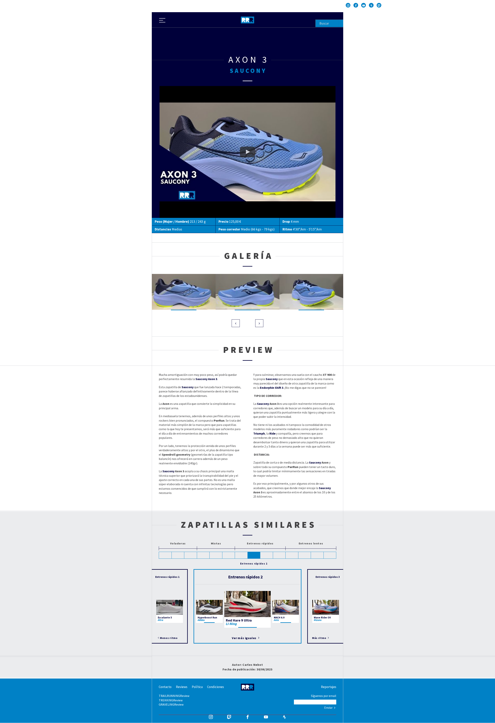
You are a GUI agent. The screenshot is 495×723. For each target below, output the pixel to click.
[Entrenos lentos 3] (317, 555)
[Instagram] (348, 5)
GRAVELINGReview (171, 704)
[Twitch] (379, 5)
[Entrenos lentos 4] (330, 555)
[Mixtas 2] (216, 555)
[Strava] (371, 5)
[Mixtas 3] (228, 555)
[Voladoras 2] (178, 555)
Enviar (328, 707)
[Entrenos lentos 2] (304, 555)
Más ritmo (319, 638)
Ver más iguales (244, 638)
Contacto (165, 687)
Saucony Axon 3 (170, 88)
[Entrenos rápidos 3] (266, 555)
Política (197, 687)
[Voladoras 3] (190, 555)
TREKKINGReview (171, 700)
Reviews (181, 687)
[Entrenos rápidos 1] (241, 555)
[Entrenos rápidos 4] (279, 555)
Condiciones (215, 687)
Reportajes (328, 687)
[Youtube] (363, 5)
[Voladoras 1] (165, 555)
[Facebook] (355, 5)
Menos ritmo (169, 638)
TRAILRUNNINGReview (174, 696)
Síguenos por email (323, 696)
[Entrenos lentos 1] (292, 555)
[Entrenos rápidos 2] (254, 555)
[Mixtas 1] (203, 555)
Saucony (168, 471)
